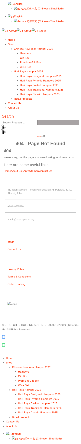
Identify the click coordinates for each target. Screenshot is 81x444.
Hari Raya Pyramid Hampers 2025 (40, 80)
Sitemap (34, 170)
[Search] (39, 122)
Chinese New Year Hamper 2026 (33, 48)
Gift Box (24, 57)
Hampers (25, 53)
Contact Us (14, 103)
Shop (11, 44)
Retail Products (23, 98)
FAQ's (25, 170)
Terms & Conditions (19, 276)
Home (11, 39)
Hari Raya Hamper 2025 (28, 71)
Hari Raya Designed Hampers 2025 (41, 75)
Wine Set (25, 66)
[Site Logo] (24, 30)
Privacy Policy (16, 268)
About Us (13, 107)
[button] (3, 35)
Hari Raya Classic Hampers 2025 (40, 94)
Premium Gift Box (30, 62)
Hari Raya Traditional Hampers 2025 (41, 89)
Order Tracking (16, 284)
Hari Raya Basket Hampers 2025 (39, 85)
